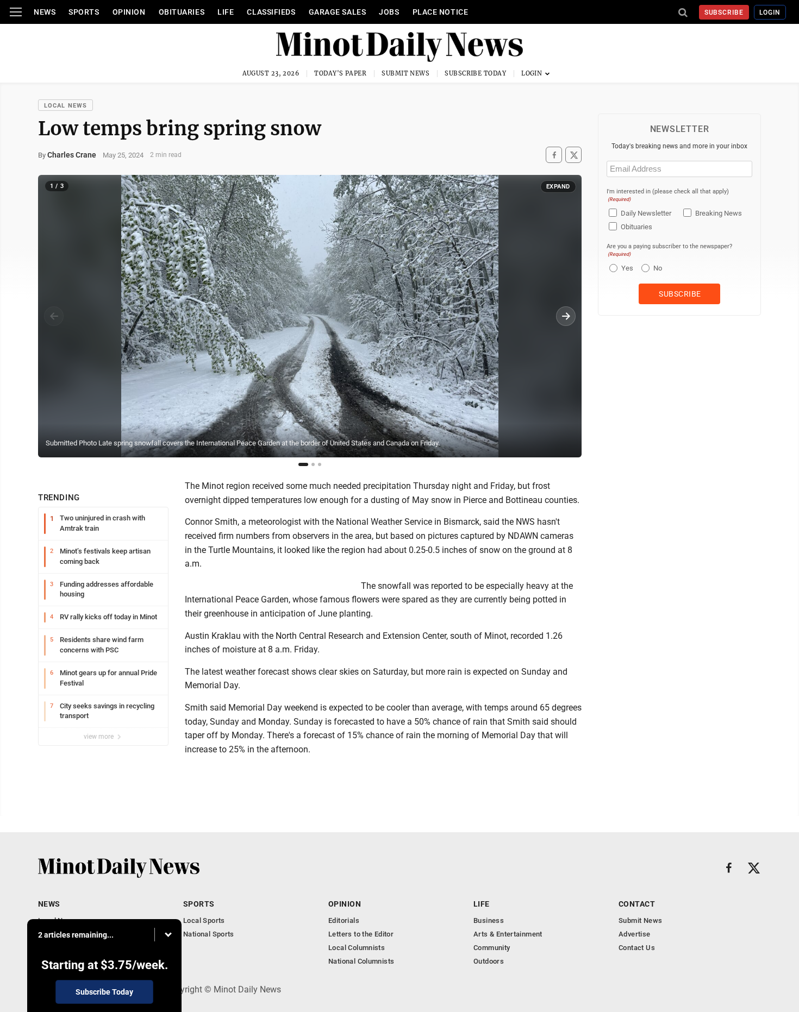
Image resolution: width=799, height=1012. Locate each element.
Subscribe (724, 12)
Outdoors (488, 961)
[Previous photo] (54, 316)
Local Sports (204, 920)
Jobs (389, 12)
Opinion (129, 12)
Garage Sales (337, 12)
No (657, 268)
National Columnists (361, 961)
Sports (83, 12)
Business (488, 920)
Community (491, 948)
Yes (626, 268)
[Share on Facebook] (554, 155)
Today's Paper (340, 73)
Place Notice (441, 12)
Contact (637, 904)
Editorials (343, 920)
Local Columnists (356, 948)
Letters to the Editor (361, 934)
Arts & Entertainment (507, 934)
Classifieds (271, 12)
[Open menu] (15, 12)
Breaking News (718, 213)
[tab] (303, 464)
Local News (65, 105)
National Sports (208, 934)
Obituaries (182, 12)
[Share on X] (573, 155)
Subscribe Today (475, 73)
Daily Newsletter (646, 213)
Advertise (635, 934)
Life (225, 12)
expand (558, 186)
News (44, 12)
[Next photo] (566, 316)
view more (99, 736)
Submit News (405, 73)
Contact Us (637, 948)
